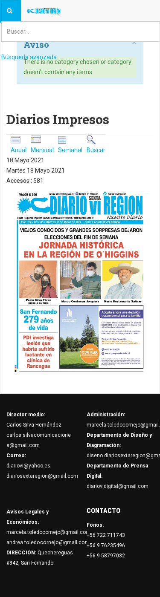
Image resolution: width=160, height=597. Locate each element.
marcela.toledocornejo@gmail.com (48, 532)
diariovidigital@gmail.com (117, 486)
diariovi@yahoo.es (28, 466)
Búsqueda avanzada (29, 57)
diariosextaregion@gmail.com (42, 476)
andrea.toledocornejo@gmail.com (48, 542)
